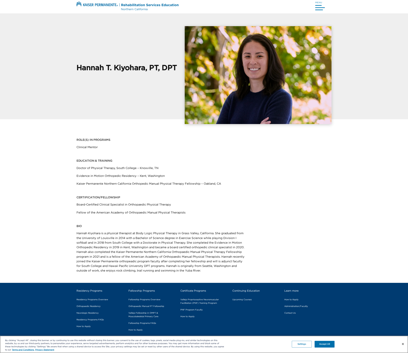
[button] (320, 6)
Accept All (324, 344)
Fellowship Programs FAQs (142, 323)
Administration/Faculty (296, 306)
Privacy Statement (44, 350)
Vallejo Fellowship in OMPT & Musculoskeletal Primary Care (143, 315)
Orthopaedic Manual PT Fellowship (146, 306)
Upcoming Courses (242, 300)
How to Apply (83, 326)
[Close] (402, 343)
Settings (302, 344)
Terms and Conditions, (23, 350)
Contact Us (290, 313)
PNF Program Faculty (191, 310)
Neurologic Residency (87, 313)
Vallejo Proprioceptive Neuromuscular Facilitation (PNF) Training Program (199, 301)
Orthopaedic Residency (88, 306)
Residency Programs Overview (92, 300)
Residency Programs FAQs (90, 320)
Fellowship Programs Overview (144, 300)
